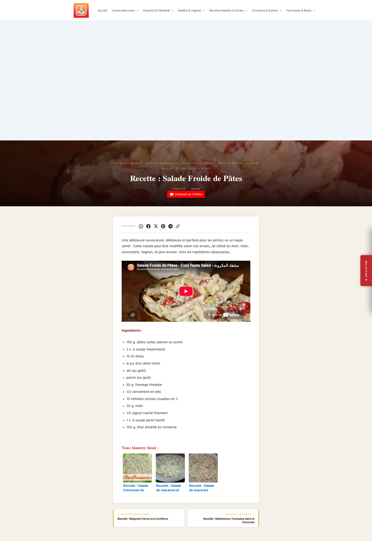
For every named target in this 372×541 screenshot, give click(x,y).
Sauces (166, 168)
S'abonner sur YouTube (188, 194)
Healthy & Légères (189, 10)
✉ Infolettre (366, 270)
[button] (136, 10)
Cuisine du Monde (127, 163)
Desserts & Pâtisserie (156, 10)
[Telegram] (170, 226)
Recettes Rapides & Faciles (226, 10)
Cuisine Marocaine (123, 10)
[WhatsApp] (141, 226)
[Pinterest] (163, 226)
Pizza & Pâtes (230, 163)
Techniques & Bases (299, 10)
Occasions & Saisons (265, 10)
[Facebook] (148, 226)
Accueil (102, 10)
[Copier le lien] (178, 226)
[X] (156, 226)
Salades (252, 163)
